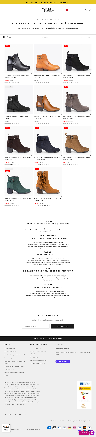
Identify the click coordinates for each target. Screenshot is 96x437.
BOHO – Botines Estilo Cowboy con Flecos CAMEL (47, 200)
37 (9, 83)
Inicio (36, 338)
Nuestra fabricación (11, 352)
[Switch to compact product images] (10, 37)
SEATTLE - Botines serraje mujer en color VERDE (17, 200)
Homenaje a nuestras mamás (14, 366)
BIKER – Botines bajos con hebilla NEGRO (17, 118)
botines (67, 28)
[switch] (6, 430)
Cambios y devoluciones (38, 360)
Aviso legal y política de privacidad (80, 421)
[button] (86, 432)
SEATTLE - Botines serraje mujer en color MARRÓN (17, 158)
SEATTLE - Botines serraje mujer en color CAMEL (76, 158)
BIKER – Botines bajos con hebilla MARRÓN (47, 76)
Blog (6, 376)
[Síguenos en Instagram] (10, 414)
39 (43, 206)
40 (45, 206)
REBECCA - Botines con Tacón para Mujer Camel (47, 118)
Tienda (42, 338)
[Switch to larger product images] (3, 37)
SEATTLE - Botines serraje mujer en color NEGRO (76, 76)
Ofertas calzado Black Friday (14, 372)
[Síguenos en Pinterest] (15, 414)
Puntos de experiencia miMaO (14, 355)
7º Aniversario (9, 369)
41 (47, 206)
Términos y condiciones (59, 421)
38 (11, 83)
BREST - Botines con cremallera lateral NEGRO (16, 76)
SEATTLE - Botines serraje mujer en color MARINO (47, 158)
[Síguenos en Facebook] (5, 414)
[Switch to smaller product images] (7, 37)
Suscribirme (62, 326)
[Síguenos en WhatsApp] (25, 414)
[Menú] (9, 425)
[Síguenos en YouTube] (20, 414)
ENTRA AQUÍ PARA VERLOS (58, 2)
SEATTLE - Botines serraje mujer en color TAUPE (76, 118)
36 (36, 206)
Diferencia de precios (37, 363)
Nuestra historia (9, 349)
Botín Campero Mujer (54, 338)
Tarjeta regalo (9, 358)
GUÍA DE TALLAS (35, 349)
